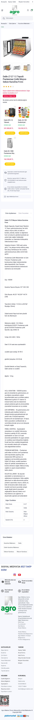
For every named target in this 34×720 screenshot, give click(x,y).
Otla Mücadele (5, 668)
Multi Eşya (21, 622)
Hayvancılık (4, 663)
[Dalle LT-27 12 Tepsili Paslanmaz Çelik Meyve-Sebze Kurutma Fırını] (17, 46)
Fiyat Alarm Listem (6, 691)
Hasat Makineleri (6, 660)
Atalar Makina (22, 628)
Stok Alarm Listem (6, 686)
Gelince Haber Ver (9, 96)
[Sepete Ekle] (10, 133)
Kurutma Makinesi (9, 543)
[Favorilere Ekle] (15, 107)
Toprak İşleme (5, 670)
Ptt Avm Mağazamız (24, 639)
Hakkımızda (21, 681)
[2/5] (5, 86)
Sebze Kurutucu (9, 552)
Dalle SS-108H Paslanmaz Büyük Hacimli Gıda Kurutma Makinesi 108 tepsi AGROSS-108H (10, 152)
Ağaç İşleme (4, 650)
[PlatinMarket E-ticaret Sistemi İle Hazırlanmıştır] (10, 716)
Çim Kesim (4, 655)
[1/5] (4, 86)
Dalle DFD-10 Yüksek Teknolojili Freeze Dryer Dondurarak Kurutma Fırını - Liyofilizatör (10, 121)
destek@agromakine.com (25, 689)
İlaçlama (3, 665)
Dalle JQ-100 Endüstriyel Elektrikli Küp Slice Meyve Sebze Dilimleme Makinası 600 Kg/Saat (23, 121)
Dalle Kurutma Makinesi (11, 547)
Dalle (19, 543)
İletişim (20, 678)
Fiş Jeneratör (22, 624)
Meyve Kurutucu (22, 552)
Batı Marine (21, 626)
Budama (3, 652)
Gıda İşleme (4, 658)
